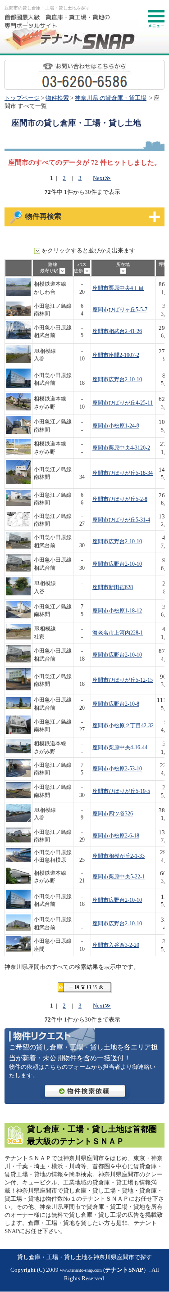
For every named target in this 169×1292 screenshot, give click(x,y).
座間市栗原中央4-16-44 (119, 748)
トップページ (22, 98)
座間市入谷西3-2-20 (115, 945)
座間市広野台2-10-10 (117, 380)
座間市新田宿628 (112, 587)
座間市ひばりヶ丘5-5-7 (119, 310)
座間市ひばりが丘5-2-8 (119, 499)
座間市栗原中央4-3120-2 (121, 448)
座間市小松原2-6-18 (115, 836)
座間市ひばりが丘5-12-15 (122, 680)
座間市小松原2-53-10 (117, 769)
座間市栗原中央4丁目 (118, 288)
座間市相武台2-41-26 (117, 331)
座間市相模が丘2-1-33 (118, 856)
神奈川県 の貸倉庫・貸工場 (110, 98)
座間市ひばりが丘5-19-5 (121, 791)
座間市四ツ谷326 (112, 814)
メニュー (156, 19)
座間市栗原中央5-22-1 (118, 877)
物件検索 (57, 98)
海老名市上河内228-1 (117, 633)
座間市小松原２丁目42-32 (123, 726)
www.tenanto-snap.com (81, 1270)
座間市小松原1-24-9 (115, 426)
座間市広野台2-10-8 (115, 704)
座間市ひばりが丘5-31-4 (121, 520)
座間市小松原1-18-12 (117, 611)
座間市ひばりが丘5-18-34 (122, 473)
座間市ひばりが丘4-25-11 (122, 403)
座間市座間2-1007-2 (115, 355)
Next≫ (102, 178)
